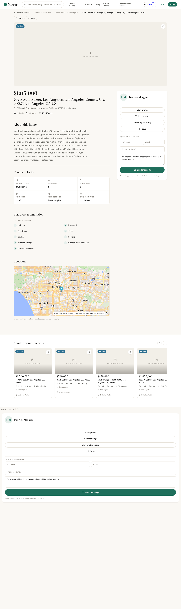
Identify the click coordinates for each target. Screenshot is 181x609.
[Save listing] (163, 26)
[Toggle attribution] (106, 313)
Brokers (88, 4)
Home (37, 13)
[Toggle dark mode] (145, 4)
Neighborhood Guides (125, 4)
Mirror (12, 4)
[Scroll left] (159, 343)
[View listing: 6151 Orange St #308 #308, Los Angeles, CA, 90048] (115, 373)
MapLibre (57, 313)
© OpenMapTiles (79, 313)
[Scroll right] (165, 343)
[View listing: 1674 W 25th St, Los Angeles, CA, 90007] (33, 373)
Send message (144, 169)
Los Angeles (73, 13)
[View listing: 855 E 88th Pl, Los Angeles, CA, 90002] (74, 373)
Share (33, 18)
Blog (98, 4)
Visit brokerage (142, 116)
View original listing (142, 122)
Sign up (172, 4)
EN (150, 4)
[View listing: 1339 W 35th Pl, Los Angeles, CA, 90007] (156, 373)
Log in (162, 4)
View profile (142, 110)
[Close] (17, 409)
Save (21, 18)
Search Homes (72, 4)
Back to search (23, 12)
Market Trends (106, 4)
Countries (47, 13)
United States (60, 13)
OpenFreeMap (67, 313)
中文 (153, 4)
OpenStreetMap (98, 313)
